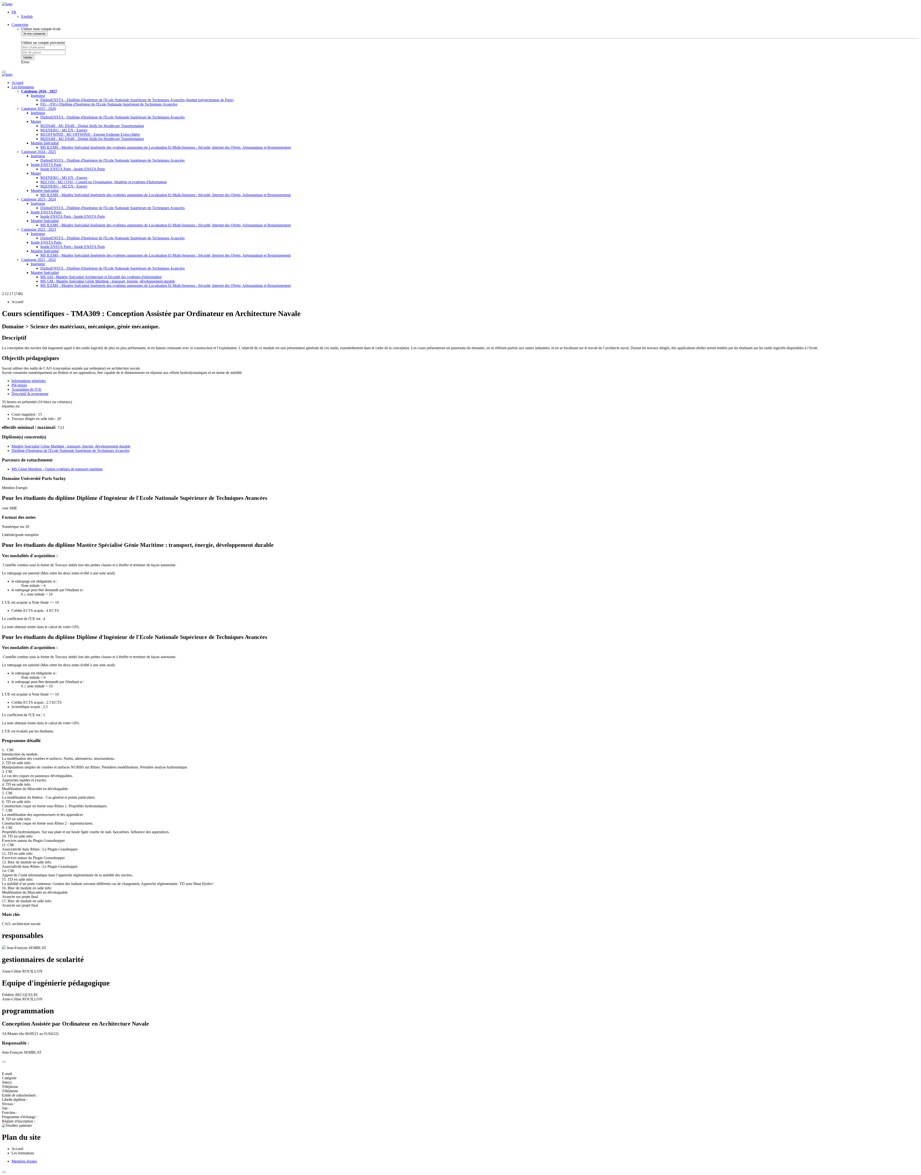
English (27, 16)
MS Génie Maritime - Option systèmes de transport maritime (57, 469)
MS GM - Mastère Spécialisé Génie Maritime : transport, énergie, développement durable (107, 281)
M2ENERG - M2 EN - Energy (64, 186)
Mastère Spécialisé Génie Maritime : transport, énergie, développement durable (71, 446)
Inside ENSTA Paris (46, 165)
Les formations (23, 87)
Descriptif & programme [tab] (30, 394)
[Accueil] (7, 4)
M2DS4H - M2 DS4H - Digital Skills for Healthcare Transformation (92, 139)
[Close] (4, 1062)
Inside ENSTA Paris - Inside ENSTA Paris (72, 169)
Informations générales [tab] (29, 381)
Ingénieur (38, 96)
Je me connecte (34, 33)
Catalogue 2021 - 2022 (38, 260)
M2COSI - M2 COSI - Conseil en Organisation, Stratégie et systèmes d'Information (103, 182)
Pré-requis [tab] (19, 385)
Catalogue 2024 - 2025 (38, 152)
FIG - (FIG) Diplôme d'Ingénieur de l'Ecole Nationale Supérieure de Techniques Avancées (108, 104)
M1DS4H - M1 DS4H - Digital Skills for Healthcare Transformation (92, 126)
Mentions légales (24, 1161)
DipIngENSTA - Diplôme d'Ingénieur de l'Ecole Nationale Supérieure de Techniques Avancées (112, 117)
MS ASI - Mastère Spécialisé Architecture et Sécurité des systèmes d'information (101, 277)
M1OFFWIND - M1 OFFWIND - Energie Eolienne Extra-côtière (90, 134)
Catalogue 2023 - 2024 (38, 199)
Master (36, 121)
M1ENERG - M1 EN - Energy (64, 130)
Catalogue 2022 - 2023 (38, 229)
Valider (27, 57)
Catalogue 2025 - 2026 (38, 108)
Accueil (17, 83)
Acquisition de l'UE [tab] (26, 389)
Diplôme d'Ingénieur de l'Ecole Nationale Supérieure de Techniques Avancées (71, 451)
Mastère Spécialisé (45, 143)
